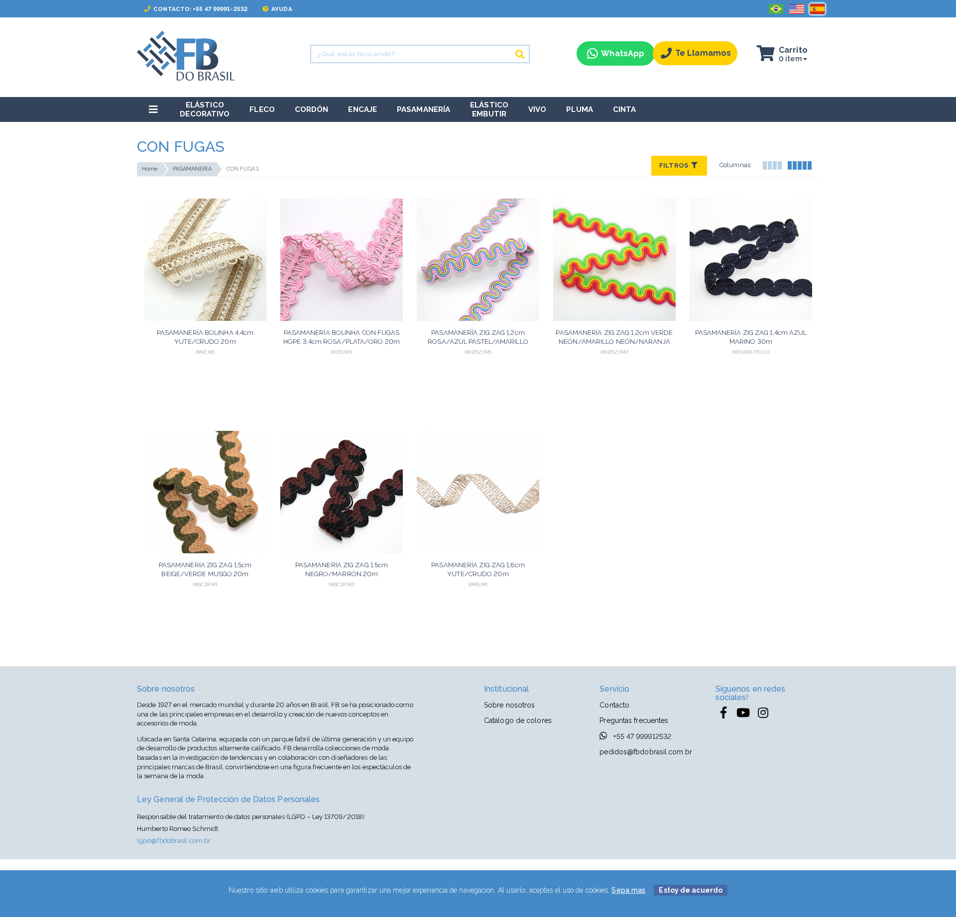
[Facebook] (723, 713)
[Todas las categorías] (153, 109)
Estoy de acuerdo (690, 890)
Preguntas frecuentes (633, 720)
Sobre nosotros (509, 705)
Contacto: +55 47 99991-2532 (199, 8)
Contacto (614, 705)
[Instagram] (763, 713)
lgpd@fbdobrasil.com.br (174, 840)
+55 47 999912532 (641, 736)
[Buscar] (519, 54)
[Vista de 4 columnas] (772, 164)
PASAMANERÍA (192, 169)
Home (149, 169)
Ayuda (281, 8)
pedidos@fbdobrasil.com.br (645, 752)
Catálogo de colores (518, 720)
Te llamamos (703, 53)
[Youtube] (743, 713)
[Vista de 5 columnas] (799, 164)
